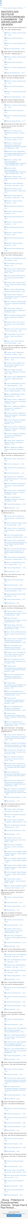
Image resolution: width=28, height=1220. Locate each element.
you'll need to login (20, 1213)
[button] (1, 1)
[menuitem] (1, 3)
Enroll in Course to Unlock (14, 1215)
